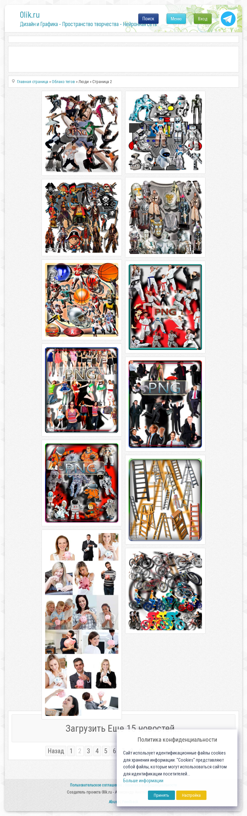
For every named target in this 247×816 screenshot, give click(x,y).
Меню (176, 18)
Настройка (191, 795)
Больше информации (143, 780)
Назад (56, 751)
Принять (161, 795)
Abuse (114, 801)
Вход (202, 18)
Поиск (148, 18)
